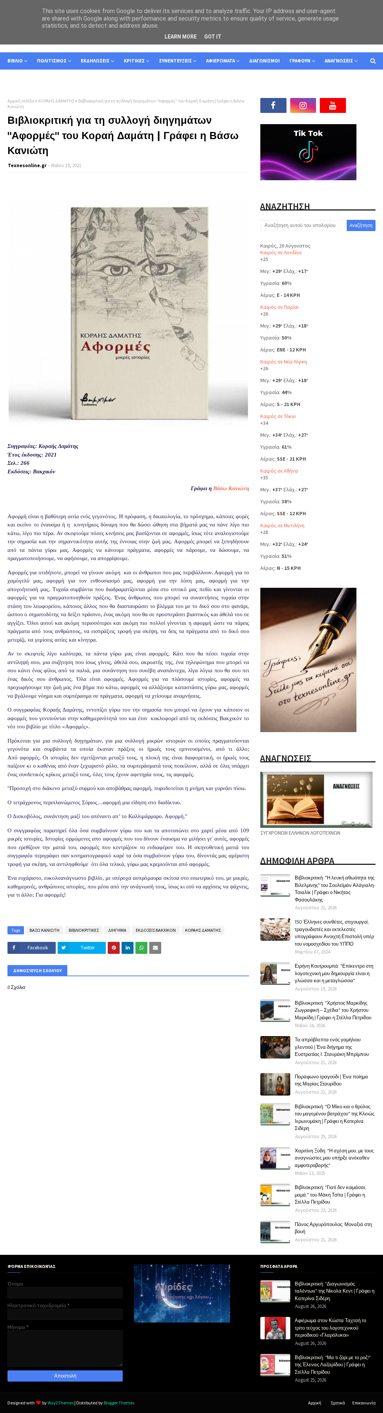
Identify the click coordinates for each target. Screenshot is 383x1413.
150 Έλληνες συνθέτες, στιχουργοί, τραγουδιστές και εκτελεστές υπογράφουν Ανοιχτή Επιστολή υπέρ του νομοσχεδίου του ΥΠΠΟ (334, 933)
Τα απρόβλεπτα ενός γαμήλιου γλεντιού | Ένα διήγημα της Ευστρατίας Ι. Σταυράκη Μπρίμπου (332, 1046)
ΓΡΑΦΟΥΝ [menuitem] (299, 61)
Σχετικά (338, 1403)
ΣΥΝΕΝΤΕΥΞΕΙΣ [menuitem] (175, 61)
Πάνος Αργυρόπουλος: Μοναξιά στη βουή (333, 1228)
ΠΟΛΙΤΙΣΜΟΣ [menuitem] (52, 61)
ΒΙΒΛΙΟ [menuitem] (15, 61)
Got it (212, 37)
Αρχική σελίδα (20, 101)
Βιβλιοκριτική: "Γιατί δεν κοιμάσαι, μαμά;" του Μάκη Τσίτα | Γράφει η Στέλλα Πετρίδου (330, 1194)
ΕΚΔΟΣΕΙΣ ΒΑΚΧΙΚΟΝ (156, 930)
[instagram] (303, 105)
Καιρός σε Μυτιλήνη (282, 525)
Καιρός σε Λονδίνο (281, 252)
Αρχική (314, 1403)
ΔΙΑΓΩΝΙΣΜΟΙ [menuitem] (264, 61)
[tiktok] (363, 105)
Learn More (181, 37)
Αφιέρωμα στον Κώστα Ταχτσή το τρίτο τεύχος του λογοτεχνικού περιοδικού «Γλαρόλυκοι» (330, 1327)
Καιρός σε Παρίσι (279, 307)
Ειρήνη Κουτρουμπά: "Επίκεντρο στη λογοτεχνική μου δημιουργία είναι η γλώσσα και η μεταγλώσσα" (334, 973)
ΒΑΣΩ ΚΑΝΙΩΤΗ (44, 930)
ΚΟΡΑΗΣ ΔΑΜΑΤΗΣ (56, 101)
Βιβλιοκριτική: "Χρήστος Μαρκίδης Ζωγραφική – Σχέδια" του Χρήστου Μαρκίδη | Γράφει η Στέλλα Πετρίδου (333, 1010)
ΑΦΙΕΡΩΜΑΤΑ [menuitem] (220, 61)
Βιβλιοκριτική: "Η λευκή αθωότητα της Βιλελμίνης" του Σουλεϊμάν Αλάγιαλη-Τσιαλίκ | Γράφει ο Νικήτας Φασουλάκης (335, 889)
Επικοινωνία (364, 1403)
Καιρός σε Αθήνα (279, 470)
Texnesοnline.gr (27, 165)
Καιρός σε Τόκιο (278, 416)
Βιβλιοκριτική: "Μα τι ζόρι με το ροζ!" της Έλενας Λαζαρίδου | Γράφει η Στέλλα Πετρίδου (333, 1364)
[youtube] (333, 105)
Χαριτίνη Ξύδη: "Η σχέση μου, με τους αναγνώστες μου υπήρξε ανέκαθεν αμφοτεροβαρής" (334, 1158)
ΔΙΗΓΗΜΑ (117, 930)
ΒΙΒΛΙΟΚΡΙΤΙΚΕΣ (84, 930)
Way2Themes (61, 1403)
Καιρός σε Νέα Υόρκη (283, 361)
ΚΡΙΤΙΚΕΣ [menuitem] (134, 61)
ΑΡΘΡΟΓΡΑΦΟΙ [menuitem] (28, 78)
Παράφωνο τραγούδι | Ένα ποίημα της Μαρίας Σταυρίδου (331, 1080)
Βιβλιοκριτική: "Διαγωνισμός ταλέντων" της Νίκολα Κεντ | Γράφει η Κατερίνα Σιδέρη (334, 1291)
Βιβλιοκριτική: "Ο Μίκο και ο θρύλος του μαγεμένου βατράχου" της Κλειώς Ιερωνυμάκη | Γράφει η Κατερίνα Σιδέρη (334, 1117)
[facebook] (273, 105)
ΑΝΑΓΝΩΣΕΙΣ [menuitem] (339, 61)
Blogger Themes (119, 1403)
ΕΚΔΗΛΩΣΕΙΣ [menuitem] (95, 61)
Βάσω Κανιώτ (229, 488)
